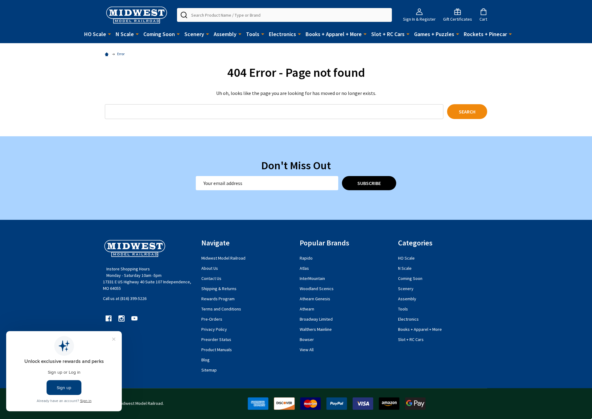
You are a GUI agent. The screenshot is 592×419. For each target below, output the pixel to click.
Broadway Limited (316, 319)
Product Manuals (216, 349)
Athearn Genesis (315, 299)
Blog (205, 360)
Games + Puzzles (434, 34)
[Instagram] (121, 318)
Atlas (304, 268)
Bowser (307, 339)
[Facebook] (108, 318)
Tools (252, 34)
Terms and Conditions (221, 309)
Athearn (307, 309)
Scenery (194, 34)
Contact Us (211, 278)
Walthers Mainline (316, 329)
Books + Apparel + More (334, 34)
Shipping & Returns (218, 288)
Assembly (225, 34)
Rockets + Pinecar (485, 34)
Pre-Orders (211, 319)
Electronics (282, 34)
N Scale (125, 34)
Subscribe (369, 183)
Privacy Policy (214, 329)
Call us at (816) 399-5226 (124, 298)
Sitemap (209, 370)
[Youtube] (134, 318)
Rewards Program (218, 299)
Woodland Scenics (317, 288)
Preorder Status (216, 339)
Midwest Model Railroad (223, 258)
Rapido (306, 258)
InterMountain (312, 278)
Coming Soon (159, 34)
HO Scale (95, 34)
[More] (109, 33)
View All (307, 349)
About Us (209, 268)
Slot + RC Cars (388, 34)
